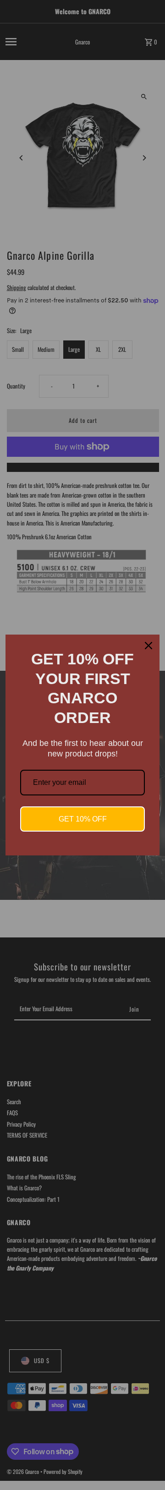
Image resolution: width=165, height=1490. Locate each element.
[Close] (149, 646)
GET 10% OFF (83, 819)
